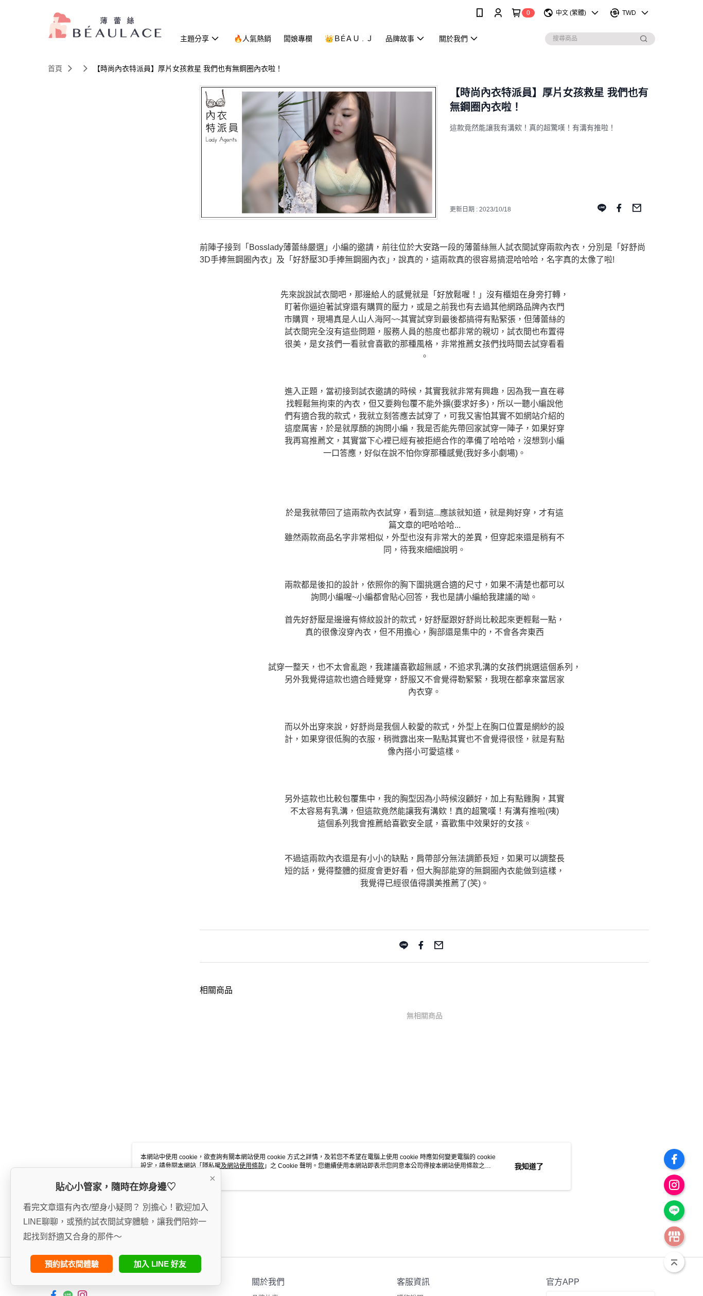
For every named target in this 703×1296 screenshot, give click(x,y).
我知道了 (529, 1166)
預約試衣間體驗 (72, 1263)
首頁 (55, 68)
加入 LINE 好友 (160, 1263)
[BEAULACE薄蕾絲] (105, 27)
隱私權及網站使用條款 (233, 1165)
